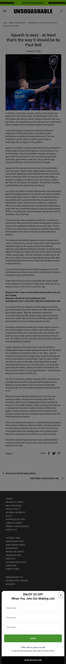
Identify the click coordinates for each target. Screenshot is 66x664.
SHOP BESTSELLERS (33, 660)
